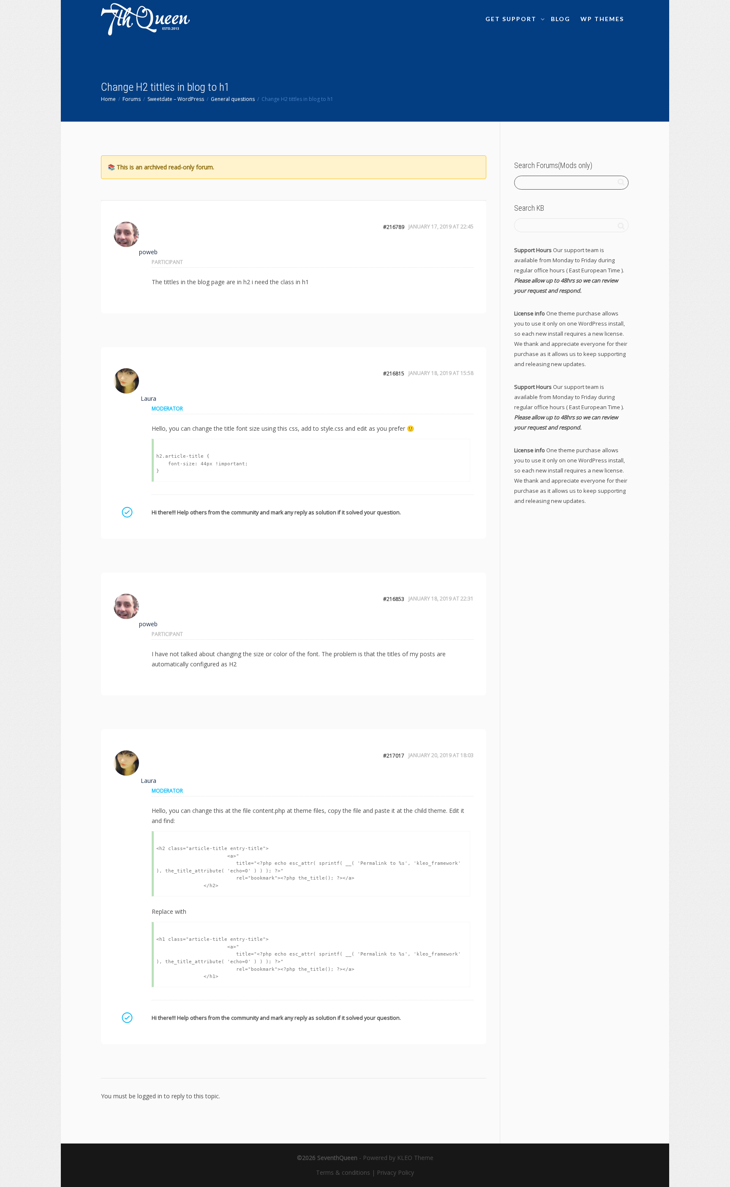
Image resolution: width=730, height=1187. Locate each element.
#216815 (393, 373)
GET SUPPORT (512, 18)
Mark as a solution (127, 512)
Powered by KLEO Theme (398, 1158)
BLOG (560, 18)
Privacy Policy (395, 1172)
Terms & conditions (343, 1172)
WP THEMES (602, 18)
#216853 (393, 599)
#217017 (393, 755)
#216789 (393, 227)
